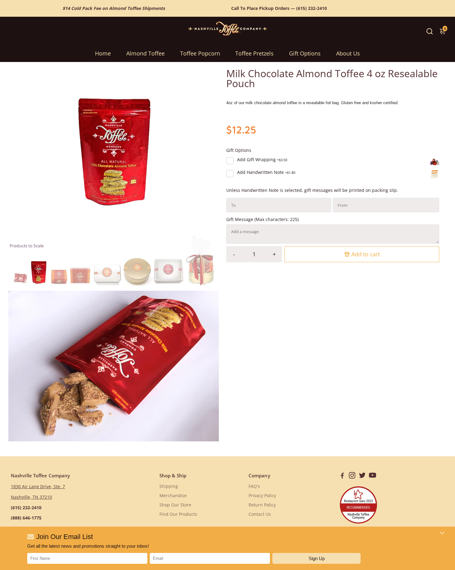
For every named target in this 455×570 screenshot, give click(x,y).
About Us (348, 53)
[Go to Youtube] (372, 476)
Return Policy (262, 505)
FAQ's (254, 486)
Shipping (168, 486)
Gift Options (305, 53)
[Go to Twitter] (362, 476)
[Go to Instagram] (352, 476)
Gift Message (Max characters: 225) (262, 219)
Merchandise (173, 495)
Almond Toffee (145, 53)
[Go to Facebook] (342, 476)
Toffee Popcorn (200, 53)
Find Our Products (178, 514)
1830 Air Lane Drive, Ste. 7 (38, 486)
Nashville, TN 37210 (31, 497)
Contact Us (260, 514)
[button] (316, 558)
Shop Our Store (175, 505)
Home (103, 53)
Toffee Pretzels (254, 53)
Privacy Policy (262, 495)
